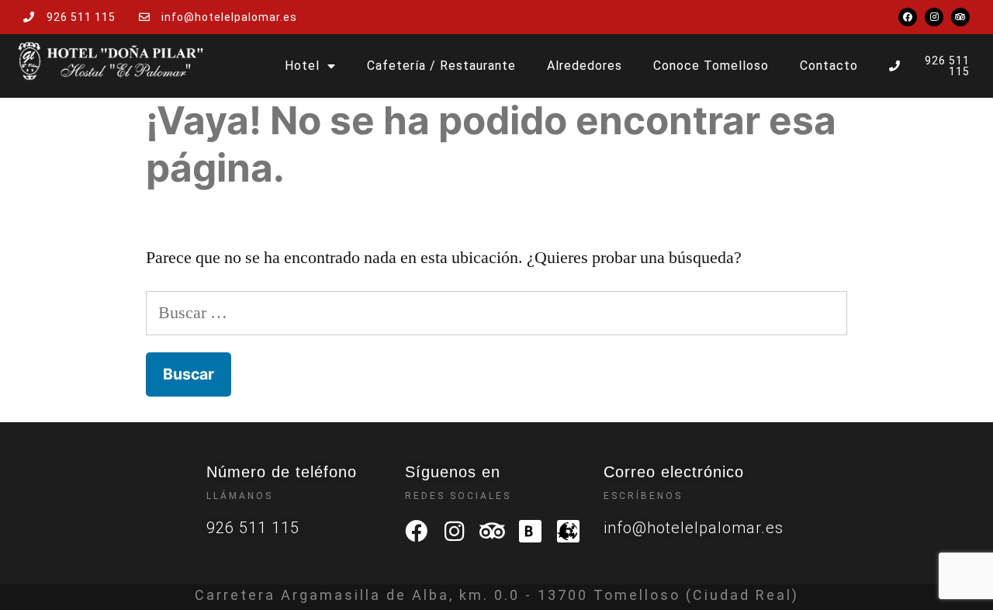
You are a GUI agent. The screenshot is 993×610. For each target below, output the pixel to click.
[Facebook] (907, 17)
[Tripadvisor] (960, 17)
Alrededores (584, 65)
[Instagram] (934, 17)
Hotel (302, 65)
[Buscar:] (496, 313)
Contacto (829, 65)
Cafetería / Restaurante (441, 65)
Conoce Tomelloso (711, 65)
